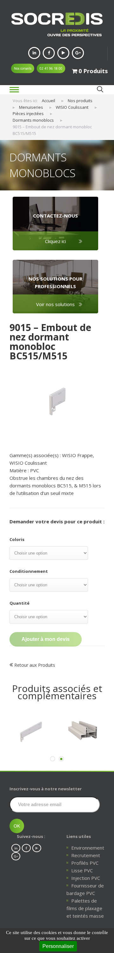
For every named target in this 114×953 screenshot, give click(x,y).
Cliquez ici (55, 241)
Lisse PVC (82, 870)
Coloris (17, 539)
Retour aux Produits (34, 665)
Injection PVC (85, 878)
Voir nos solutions (55, 304)
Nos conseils (22, 68)
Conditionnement (29, 571)
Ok (99, 89)
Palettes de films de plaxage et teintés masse (85, 908)
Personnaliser (58, 946)
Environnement (87, 848)
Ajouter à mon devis (46, 639)
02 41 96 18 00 (51, 68)
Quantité (19, 603)
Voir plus (31, 761)
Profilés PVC (84, 863)
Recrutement (85, 855)
